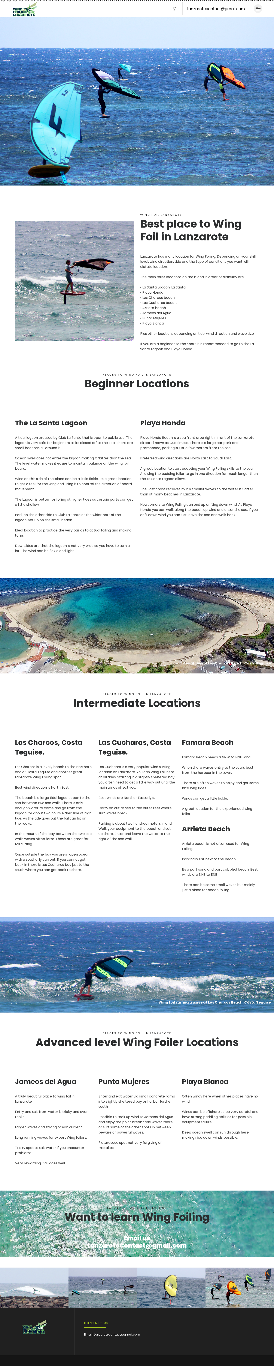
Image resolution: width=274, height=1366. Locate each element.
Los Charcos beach (158, 297)
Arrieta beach (154, 307)
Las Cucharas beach (159, 302)
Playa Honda (152, 292)
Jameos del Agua (156, 313)
